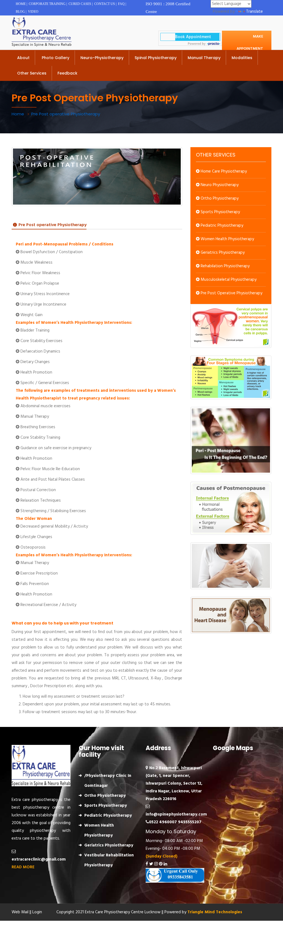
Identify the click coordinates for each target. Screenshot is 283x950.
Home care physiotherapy (223, 171)
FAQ (121, 4)
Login (37, 912)
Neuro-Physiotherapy (102, 57)
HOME (21, 4)
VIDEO (33, 12)
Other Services (31, 73)
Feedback (67, 73)
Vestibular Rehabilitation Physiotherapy (109, 860)
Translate (254, 11)
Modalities (242, 57)
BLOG (20, 12)
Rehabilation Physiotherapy (225, 266)
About (23, 57)
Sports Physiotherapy (220, 212)
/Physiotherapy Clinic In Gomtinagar (107, 780)
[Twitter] (151, 864)
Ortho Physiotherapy (219, 198)
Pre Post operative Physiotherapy (231, 293)
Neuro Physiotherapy (219, 185)
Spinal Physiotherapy (156, 57)
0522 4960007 (163, 822)
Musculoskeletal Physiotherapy (228, 279)
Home (18, 114)
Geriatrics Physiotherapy (222, 252)
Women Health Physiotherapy (227, 239)
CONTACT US (104, 4)
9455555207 (189, 822)
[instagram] (156, 864)
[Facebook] (147, 864)
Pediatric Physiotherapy (221, 225)
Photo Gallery (55, 57)
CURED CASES (80, 4)
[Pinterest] (161, 864)
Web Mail (20, 912)
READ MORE (23, 867)
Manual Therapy (204, 57)
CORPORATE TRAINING (47, 4)
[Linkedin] (165, 864)
